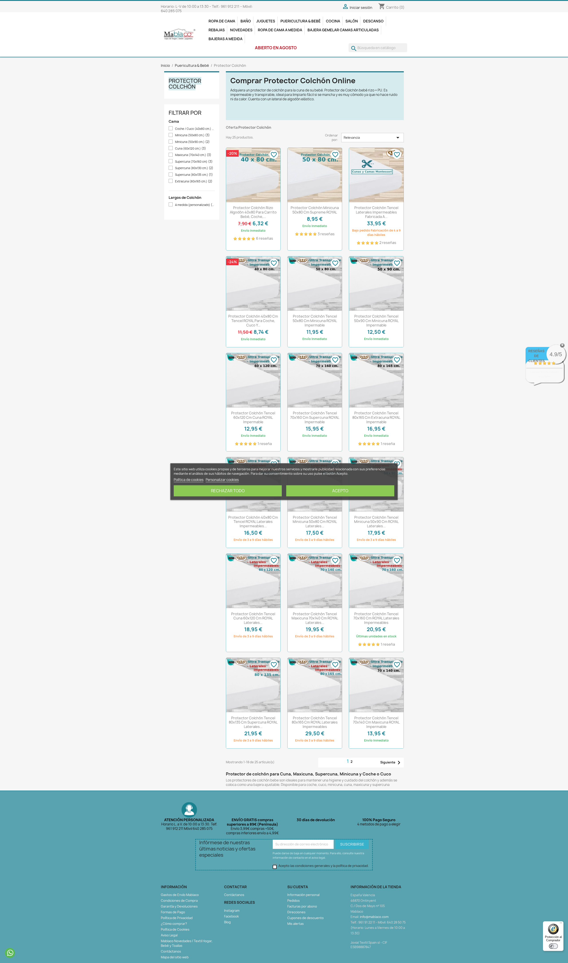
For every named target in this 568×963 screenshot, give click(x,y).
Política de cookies (188, 479)
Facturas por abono (302, 906)
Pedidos (293, 900)
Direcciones (296, 912)
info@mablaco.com (374, 917)
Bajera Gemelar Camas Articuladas (343, 30)
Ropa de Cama (222, 21)
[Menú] (561, 924)
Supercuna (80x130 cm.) (194, 168)
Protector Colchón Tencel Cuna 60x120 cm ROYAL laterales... (253, 618)
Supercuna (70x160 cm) (194, 162)
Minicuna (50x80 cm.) (192, 135)
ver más (550, 381)
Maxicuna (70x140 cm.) (193, 155)
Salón (351, 21)
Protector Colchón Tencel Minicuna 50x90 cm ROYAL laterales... (376, 522)
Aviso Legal (169, 935)
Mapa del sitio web (175, 957)
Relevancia (372, 137)
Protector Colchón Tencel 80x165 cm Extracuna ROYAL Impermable (376, 417)
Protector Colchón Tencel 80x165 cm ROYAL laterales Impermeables (315, 722)
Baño (246, 21)
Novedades (241, 30)
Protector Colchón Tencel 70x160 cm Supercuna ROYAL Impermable (314, 417)
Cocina (333, 21)
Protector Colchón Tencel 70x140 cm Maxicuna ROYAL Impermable (376, 722)
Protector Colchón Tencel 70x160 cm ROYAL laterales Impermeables (376, 618)
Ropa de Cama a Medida (280, 30)
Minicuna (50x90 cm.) (192, 142)
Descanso (373, 21)
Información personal (303, 895)
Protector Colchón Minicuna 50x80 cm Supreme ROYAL (315, 210)
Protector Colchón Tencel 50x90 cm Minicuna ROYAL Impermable (376, 321)
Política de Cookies (175, 929)
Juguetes (265, 21)
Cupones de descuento (305, 918)
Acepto (340, 490)
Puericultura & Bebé (300, 21)
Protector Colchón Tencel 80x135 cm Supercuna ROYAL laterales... (253, 722)
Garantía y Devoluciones (179, 906)
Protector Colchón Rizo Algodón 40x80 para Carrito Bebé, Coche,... (253, 212)
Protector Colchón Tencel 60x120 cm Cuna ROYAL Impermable (253, 417)
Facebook (231, 916)
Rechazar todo (228, 490)
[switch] (553, 946)
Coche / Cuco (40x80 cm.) (195, 129)
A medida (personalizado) (195, 205)
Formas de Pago (173, 912)
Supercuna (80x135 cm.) (194, 175)
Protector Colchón (185, 83)
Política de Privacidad (177, 918)
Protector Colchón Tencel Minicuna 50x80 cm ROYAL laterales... (315, 522)
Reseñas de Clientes (536, 356)
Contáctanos (171, 951)
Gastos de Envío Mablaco (180, 895)
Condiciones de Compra (179, 900)
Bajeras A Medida (226, 38)
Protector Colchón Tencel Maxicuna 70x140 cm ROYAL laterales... (315, 618)
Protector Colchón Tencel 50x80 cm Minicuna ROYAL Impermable (315, 321)
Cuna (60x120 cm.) (190, 148)
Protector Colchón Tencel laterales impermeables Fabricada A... (376, 212)
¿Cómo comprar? (174, 923)
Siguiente (391, 762)
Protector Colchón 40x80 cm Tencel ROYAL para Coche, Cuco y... (253, 321)
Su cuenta (297, 886)
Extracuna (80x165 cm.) (193, 181)
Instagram (231, 910)
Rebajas (217, 30)
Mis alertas (295, 923)
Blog (227, 922)
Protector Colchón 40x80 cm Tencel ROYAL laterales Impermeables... (253, 522)
